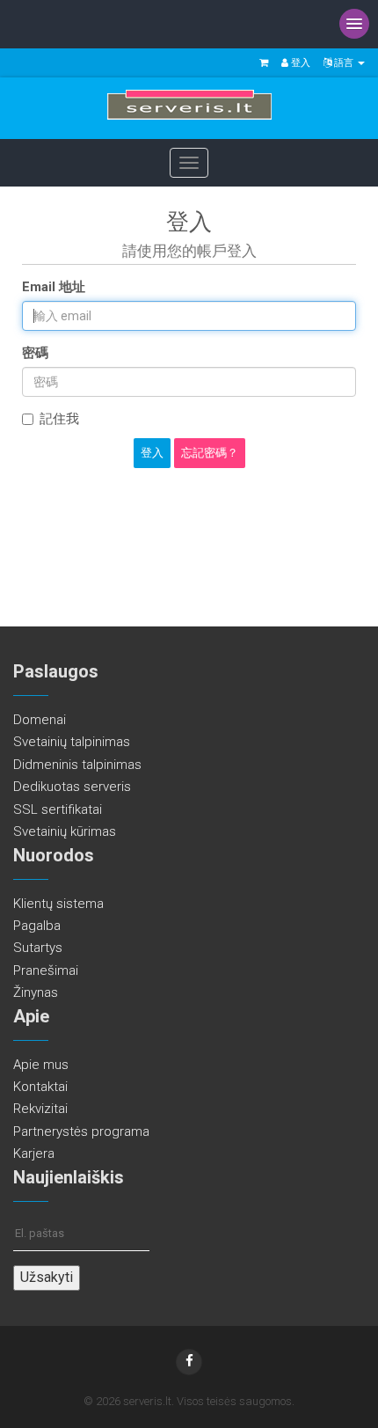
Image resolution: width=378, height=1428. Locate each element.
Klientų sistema (58, 904)
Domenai (39, 720)
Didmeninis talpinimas (77, 765)
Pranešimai (45, 970)
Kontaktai (40, 1087)
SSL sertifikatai (57, 809)
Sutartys (37, 948)
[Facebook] (189, 1362)
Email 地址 (53, 287)
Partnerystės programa (81, 1131)
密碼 (35, 353)
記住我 (59, 419)
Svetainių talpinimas (71, 742)
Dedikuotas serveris (72, 787)
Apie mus (41, 1065)
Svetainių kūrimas (64, 831)
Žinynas (35, 992)
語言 (343, 63)
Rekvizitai (40, 1109)
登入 (299, 63)
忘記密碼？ (209, 452)
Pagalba (37, 926)
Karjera (34, 1153)
